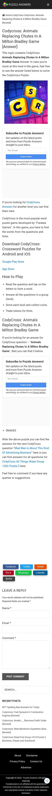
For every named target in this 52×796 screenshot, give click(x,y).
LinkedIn (40, 572)
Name (6, 608)
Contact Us (36, 761)
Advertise (26, 767)
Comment (9, 638)
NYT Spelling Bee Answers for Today (20, 707)
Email (6, 623)
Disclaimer (32, 755)
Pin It (8, 572)
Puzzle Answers (30, 778)
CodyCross (17, 15)
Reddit (40, 566)
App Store (8, 269)
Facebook (11, 566)
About (17, 755)
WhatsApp (23, 572)
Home (8, 15)
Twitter (26, 566)
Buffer (9, 578)
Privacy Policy (17, 761)
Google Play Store (13, 261)
